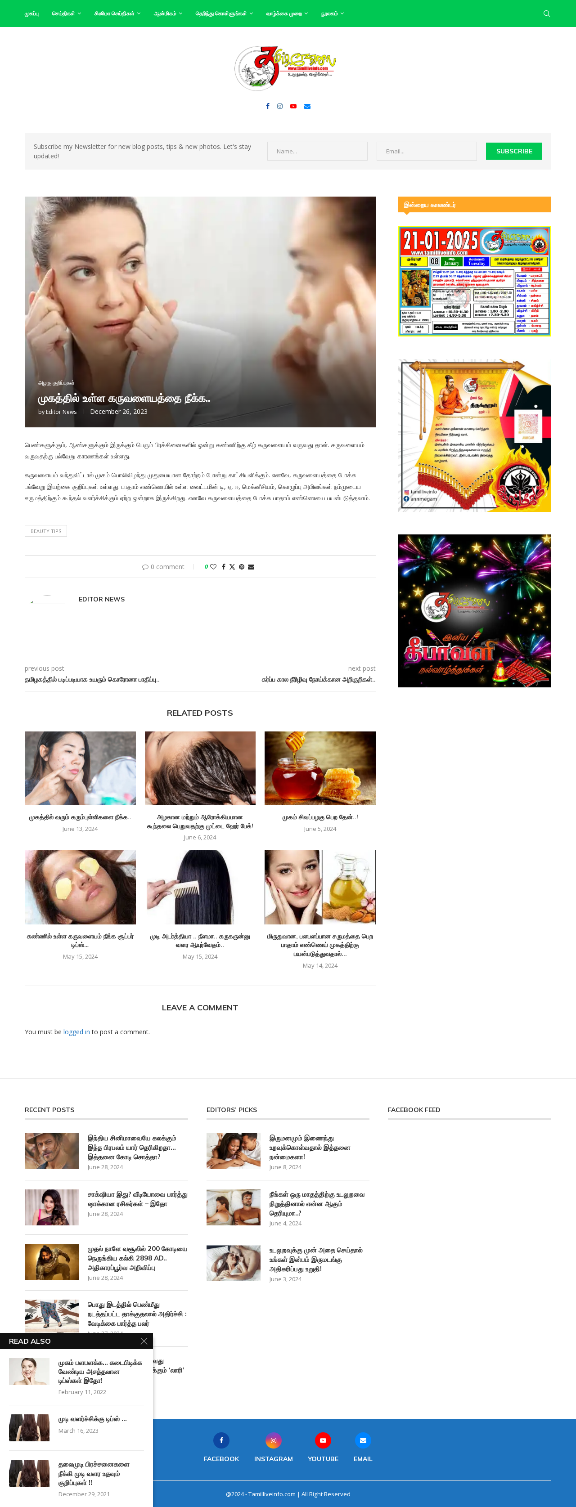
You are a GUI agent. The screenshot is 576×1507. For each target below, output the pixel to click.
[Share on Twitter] (232, 566)
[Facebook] (268, 106)
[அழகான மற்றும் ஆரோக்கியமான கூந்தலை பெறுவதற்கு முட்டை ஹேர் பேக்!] (200, 768)
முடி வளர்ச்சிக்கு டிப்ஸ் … (92, 1418)
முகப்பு (32, 13)
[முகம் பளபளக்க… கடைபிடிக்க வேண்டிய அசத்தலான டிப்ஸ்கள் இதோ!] (29, 1371)
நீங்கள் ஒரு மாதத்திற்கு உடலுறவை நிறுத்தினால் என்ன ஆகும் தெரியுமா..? (317, 1203)
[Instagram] (280, 106)
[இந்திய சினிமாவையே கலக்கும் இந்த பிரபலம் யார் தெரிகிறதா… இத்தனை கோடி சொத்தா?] (52, 1151)
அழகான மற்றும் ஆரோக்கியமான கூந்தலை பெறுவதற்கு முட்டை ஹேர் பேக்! (200, 821)
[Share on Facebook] (223, 566)
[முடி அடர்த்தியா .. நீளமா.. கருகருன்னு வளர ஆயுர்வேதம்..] (200, 887)
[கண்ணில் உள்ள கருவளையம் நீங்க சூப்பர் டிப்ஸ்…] (80, 887)
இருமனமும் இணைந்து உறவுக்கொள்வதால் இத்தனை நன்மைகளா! (310, 1147)
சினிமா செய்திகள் (114, 13)
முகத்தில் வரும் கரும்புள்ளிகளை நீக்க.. (80, 817)
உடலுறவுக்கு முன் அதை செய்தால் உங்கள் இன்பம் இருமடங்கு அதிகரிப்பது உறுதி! (316, 1259)
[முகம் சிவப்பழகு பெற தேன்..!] (320, 768)
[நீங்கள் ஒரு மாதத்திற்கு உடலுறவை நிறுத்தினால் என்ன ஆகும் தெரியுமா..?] (234, 1207)
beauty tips (46, 531)
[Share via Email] (251, 566)
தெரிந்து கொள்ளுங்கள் (221, 13)
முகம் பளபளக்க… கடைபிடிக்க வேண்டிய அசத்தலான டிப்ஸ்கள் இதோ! (100, 1371)
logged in (76, 1031)
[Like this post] (213, 566)
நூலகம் (329, 13)
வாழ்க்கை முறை (284, 13)
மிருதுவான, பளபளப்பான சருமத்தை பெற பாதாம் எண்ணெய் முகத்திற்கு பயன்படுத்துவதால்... (320, 945)
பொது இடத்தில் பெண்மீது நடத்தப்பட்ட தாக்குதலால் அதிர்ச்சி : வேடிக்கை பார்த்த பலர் (137, 1314)
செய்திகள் (63, 13)
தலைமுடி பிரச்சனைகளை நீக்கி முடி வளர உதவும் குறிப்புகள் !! (94, 1473)
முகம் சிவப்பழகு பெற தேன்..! (320, 817)
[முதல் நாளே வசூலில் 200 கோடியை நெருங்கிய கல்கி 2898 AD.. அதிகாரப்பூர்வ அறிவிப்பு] (52, 1262)
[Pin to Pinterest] (241, 566)
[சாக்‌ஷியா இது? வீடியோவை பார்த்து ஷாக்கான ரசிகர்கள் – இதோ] (52, 1207)
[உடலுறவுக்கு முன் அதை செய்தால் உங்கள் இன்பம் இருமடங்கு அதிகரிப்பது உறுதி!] (234, 1263)
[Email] (307, 106)
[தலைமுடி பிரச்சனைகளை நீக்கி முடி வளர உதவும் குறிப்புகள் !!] (29, 1473)
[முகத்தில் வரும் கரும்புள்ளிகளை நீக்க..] (80, 768)
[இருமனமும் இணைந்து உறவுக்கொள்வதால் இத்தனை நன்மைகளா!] (234, 1151)
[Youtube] (293, 106)
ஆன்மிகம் (165, 13)
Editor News (61, 412)
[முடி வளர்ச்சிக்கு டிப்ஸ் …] (29, 1427)
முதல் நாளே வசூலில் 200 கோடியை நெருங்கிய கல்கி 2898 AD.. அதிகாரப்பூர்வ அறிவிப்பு (138, 1258)
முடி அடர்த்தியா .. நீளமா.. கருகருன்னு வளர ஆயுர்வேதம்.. (200, 940)
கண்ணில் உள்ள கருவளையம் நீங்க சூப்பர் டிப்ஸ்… (80, 940)
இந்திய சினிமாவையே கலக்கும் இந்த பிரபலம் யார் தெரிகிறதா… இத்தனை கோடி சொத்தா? (132, 1147)
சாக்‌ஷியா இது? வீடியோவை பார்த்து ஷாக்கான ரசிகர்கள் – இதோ (138, 1199)
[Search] (546, 13)
